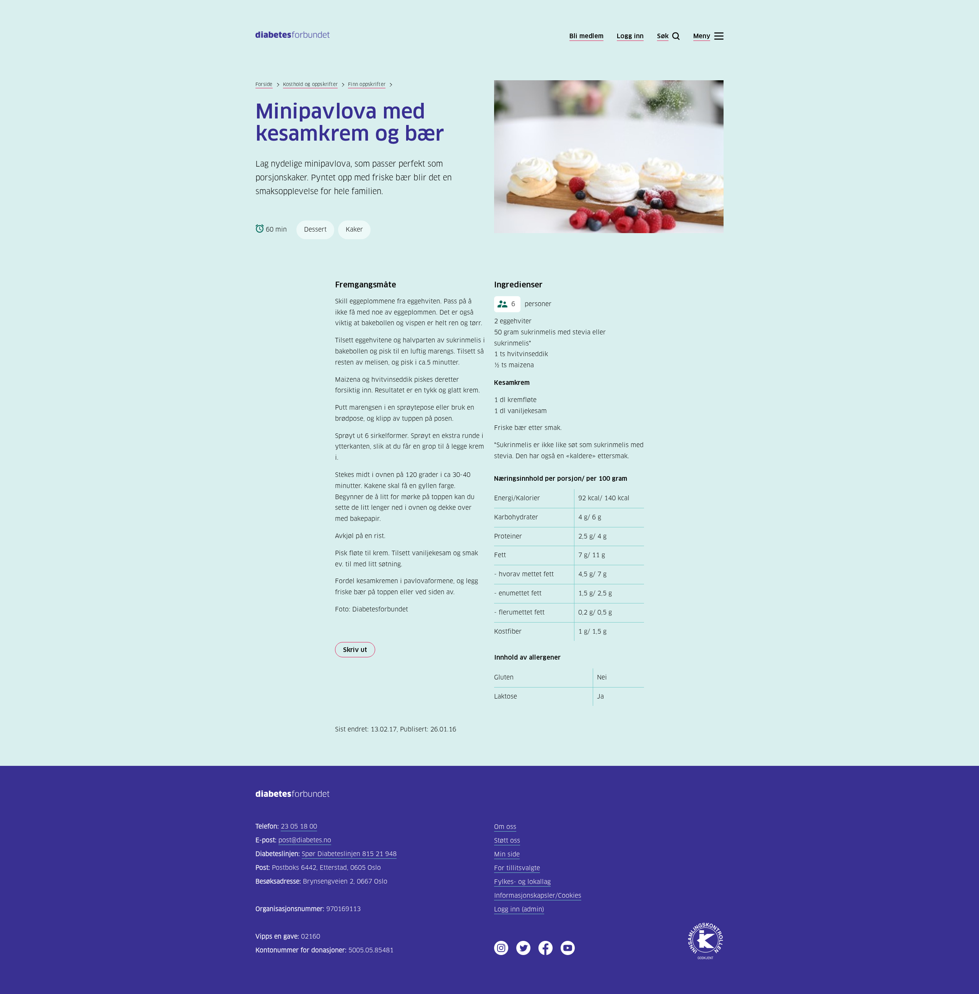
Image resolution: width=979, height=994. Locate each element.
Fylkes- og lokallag (522, 881)
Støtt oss (507, 840)
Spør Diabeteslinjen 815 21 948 (349, 854)
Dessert (315, 229)
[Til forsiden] (292, 36)
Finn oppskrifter (366, 84)
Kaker (354, 229)
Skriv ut (355, 649)
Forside (264, 84)
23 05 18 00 (299, 826)
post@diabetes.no (304, 840)
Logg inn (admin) (519, 909)
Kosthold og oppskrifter (310, 84)
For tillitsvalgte (517, 868)
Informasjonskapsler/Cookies (537, 895)
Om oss (505, 826)
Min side (507, 854)
